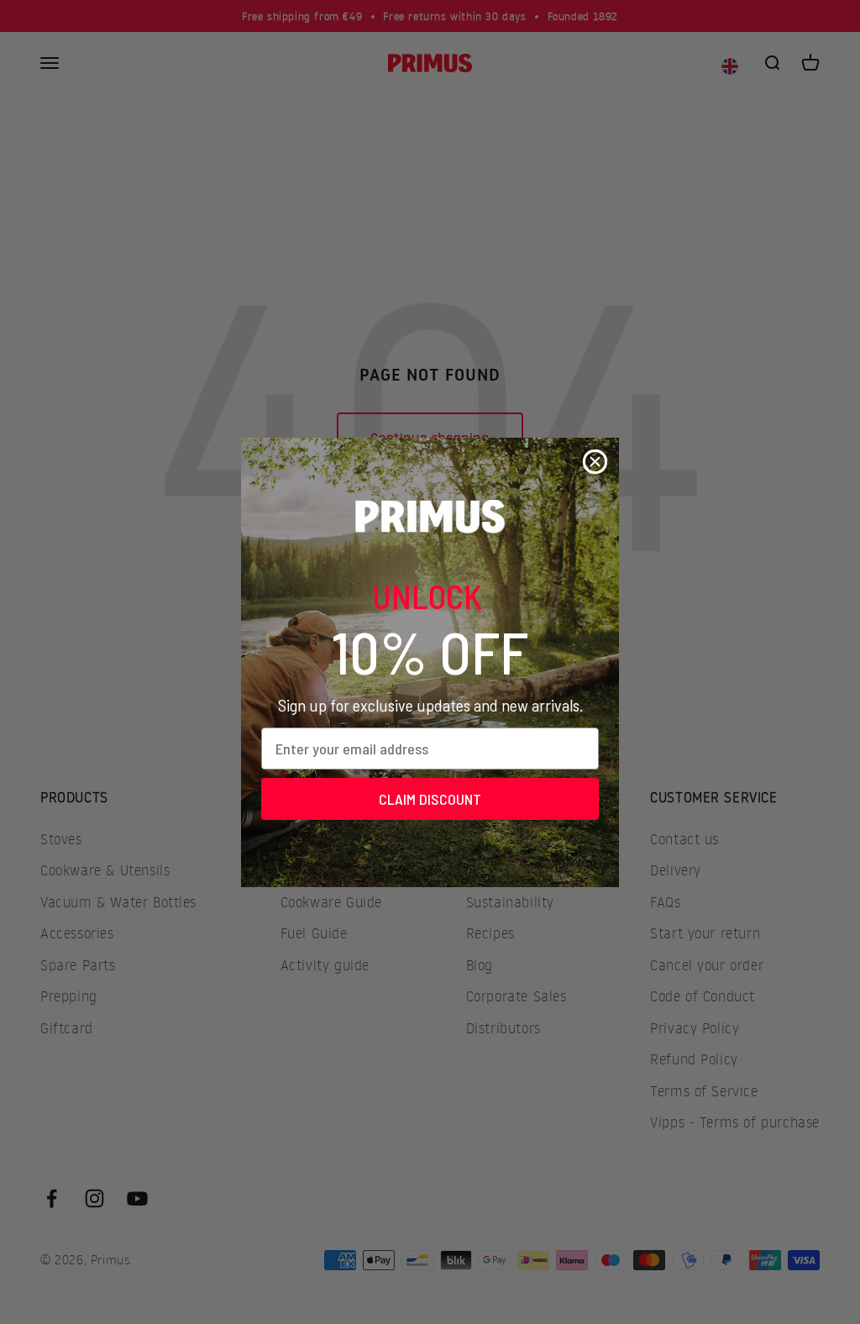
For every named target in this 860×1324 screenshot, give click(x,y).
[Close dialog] (595, 461)
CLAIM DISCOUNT (430, 799)
